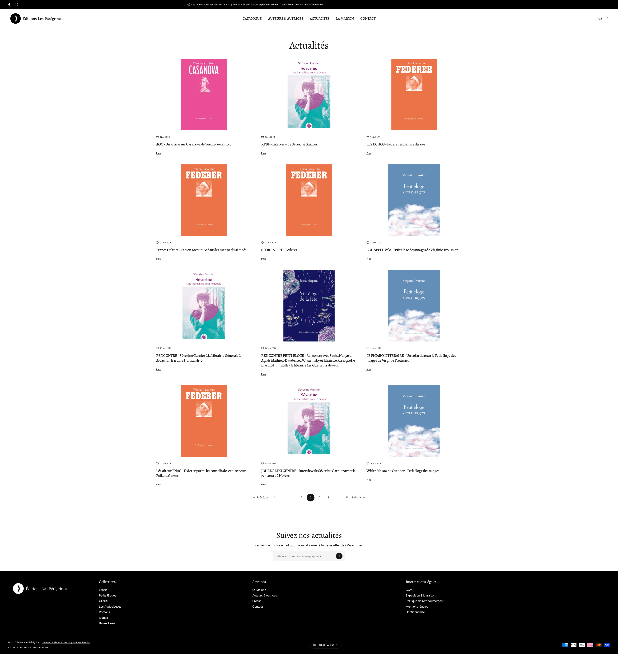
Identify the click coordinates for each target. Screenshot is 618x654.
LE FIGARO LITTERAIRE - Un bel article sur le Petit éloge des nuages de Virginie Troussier (411, 358)
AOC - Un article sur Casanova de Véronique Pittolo (193, 144)
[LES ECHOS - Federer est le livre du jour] (414, 94)
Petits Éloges (107, 595)
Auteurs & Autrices (264, 595)
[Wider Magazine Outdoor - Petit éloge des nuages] (414, 421)
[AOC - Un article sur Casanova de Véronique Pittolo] (204, 94)
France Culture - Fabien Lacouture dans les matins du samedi (201, 249)
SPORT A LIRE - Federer (279, 249)
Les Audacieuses (110, 606)
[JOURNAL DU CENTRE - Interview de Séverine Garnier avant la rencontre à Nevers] (309, 421)
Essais (103, 589)
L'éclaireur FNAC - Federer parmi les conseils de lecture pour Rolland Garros (201, 473)
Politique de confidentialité (19, 647)
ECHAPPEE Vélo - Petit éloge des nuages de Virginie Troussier (412, 249)
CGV (409, 589)
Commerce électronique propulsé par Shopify (66, 642)
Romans (104, 612)
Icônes (103, 617)
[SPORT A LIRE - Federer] (309, 200)
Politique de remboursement (425, 601)
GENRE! (104, 601)
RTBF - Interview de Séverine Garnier (289, 144)
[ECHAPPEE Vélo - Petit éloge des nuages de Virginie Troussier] (414, 200)
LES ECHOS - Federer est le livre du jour (396, 144)
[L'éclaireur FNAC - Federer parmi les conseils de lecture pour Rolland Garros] (204, 421)
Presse (256, 601)
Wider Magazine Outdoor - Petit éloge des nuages (403, 470)
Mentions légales (417, 606)
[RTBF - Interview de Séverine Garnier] (309, 94)
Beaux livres (107, 623)
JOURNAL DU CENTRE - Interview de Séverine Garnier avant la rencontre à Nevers (308, 473)
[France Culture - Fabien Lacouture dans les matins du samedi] (204, 200)
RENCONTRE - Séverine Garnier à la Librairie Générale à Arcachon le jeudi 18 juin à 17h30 (198, 358)
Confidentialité (415, 612)
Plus (158, 153)
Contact (257, 606)
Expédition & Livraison (420, 595)
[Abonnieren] (339, 556)
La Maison (259, 589)
